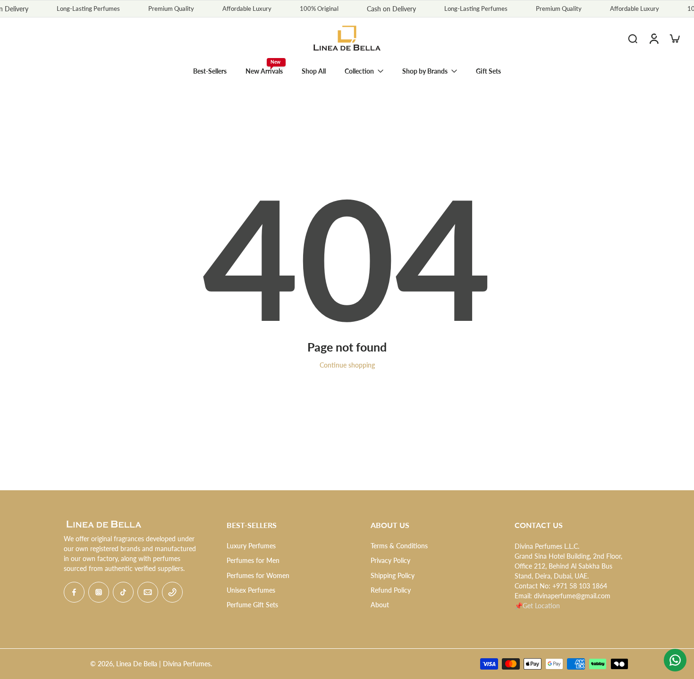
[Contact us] (675, 660)
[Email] (147, 592)
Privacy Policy (390, 560)
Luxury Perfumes (251, 546)
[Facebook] (74, 592)
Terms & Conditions (399, 546)
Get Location (541, 606)
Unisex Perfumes (251, 590)
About (380, 605)
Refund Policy (391, 590)
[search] (632, 38)
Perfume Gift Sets (252, 605)
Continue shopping (347, 365)
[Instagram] (98, 592)
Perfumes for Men (253, 560)
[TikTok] (123, 592)
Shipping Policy (393, 575)
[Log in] (653, 38)
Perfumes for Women (258, 575)
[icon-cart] (674, 38)
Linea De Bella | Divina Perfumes (163, 664)
